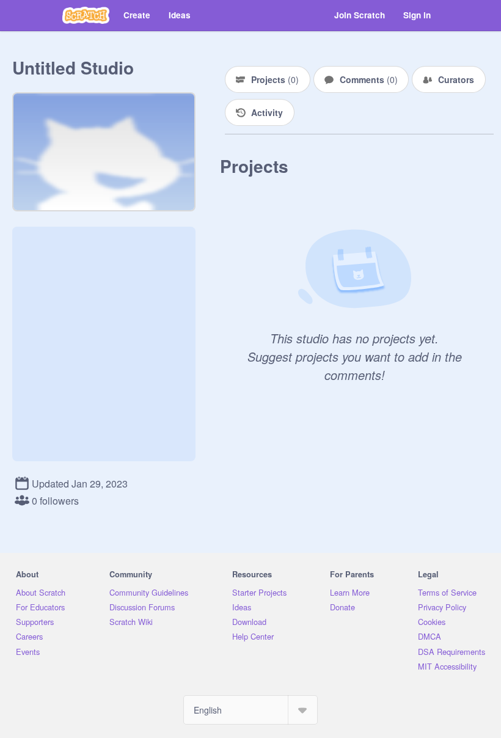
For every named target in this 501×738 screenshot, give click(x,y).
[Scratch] (86, 15)
